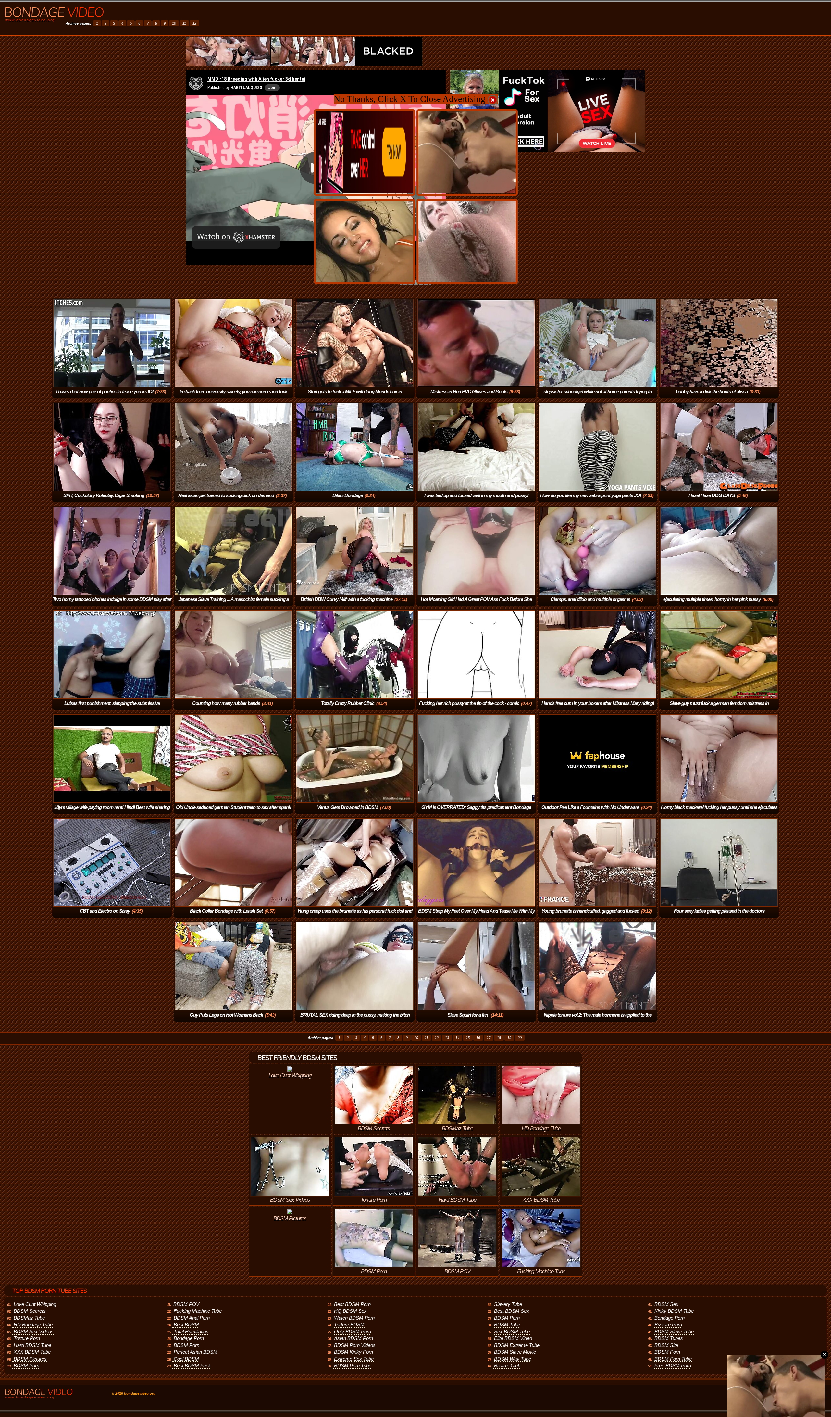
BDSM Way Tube (512, 1358)
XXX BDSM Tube (32, 1352)
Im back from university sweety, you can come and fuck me (233, 396)
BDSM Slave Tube (674, 1331)
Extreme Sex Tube (354, 1358)
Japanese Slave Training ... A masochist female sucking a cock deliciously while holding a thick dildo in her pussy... (233, 603)
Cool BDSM (186, 1358)
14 (457, 1038)
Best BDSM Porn (352, 1304)
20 (520, 1038)
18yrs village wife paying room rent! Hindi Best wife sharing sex (112, 811)
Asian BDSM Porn (353, 1338)
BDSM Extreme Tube (517, 1345)
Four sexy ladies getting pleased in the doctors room (719, 915)
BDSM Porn (26, 1365)
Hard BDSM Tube (32, 1345)
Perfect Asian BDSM (195, 1352)
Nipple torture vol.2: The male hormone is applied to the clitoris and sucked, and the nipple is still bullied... (597, 1019)
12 (194, 23)
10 (174, 23)
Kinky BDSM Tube (674, 1311)
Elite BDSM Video (513, 1338)
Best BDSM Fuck (192, 1365)
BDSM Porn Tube (352, 1365)
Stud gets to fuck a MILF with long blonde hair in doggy (355, 396)
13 (447, 1038)
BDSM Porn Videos (355, 1345)
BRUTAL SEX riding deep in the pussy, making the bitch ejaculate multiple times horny (355, 1019)
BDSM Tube (507, 1324)
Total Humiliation (191, 1331)
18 (499, 1038)
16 (478, 1038)
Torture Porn (27, 1338)
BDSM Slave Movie (515, 1352)
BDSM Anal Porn (192, 1318)
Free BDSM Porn (672, 1365)
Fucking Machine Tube (198, 1311)
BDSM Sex (666, 1304)
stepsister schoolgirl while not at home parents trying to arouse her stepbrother (597, 396)
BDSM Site (666, 1345)
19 (509, 1038)
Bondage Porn (189, 1338)
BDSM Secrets (30, 1311)
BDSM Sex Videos (34, 1331)
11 (184, 23)
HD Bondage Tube (33, 1324)
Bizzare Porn (668, 1324)
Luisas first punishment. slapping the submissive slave (112, 707)
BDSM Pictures (30, 1358)
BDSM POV (186, 1304)
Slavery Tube (508, 1304)
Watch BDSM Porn (354, 1318)
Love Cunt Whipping (35, 1304)
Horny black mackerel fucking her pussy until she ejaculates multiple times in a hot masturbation (719, 811)
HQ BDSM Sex (350, 1311)
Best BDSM (186, 1324)
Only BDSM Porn (352, 1331)
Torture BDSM (349, 1324)
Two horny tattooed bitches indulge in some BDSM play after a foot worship (112, 603)
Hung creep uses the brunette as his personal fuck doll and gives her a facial (355, 915)
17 (488, 1038)
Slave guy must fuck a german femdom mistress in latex (719, 707)
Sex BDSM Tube (512, 1331)
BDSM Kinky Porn (353, 1352)
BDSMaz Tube (29, 1318)
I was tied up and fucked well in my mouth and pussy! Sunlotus (476, 500)
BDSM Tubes (668, 1338)
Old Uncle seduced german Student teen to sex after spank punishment (233, 811)
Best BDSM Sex (511, 1311)
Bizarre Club (507, 1365)
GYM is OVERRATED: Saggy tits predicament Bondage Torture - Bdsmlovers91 (476, 811)
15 (468, 1038)
